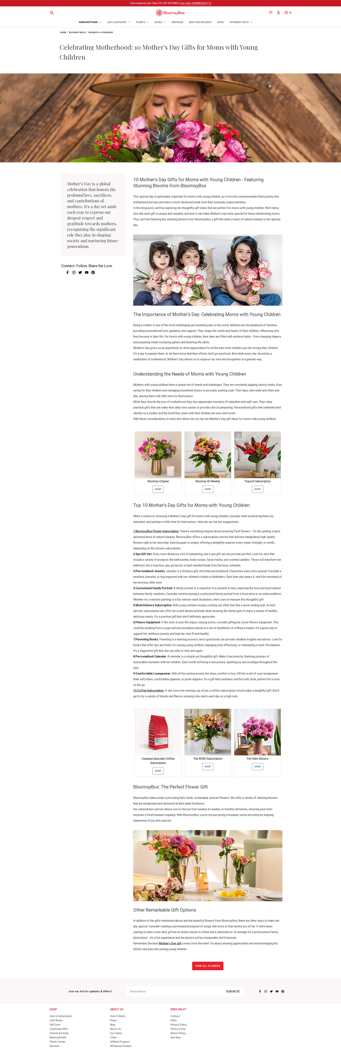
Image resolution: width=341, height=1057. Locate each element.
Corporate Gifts (58, 1028)
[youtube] (86, 272)
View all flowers (207, 966)
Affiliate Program (119, 1041)
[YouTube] (277, 991)
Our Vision (116, 1033)
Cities (113, 1037)
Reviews (54, 1045)
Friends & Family (59, 1033)
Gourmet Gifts (239, 22)
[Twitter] (271, 991)
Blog (112, 1024)
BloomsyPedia (58, 1037)
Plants (140, 22)
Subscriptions (88, 22)
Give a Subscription (61, 1016)
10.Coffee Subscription (148, 690)
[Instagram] (265, 991)
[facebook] (67, 272)
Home (63, 32)
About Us (117, 1009)
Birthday (177, 22)
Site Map (175, 1037)
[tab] (90, 22)
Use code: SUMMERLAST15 (195, 3)
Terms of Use (178, 1028)
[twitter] (80, 272)
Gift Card (55, 1024)
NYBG (220, 22)
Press (113, 1020)
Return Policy (178, 1033)
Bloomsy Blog (77, 32)
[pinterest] (93, 272)
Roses (158, 22)
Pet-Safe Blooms (257, 758)
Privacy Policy (178, 1024)
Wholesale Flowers (120, 1045)
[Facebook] (260, 991)
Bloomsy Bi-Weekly (208, 481)
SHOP (53, 1009)
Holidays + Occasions (100, 32)
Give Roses (56, 1020)
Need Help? (178, 1009)
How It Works (117, 1016)
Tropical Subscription (258, 481)
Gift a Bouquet (116, 22)
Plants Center (57, 1041)
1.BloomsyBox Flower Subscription (156, 531)
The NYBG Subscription (207, 758)
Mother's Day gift (170, 943)
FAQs (173, 1020)
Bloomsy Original (158, 481)
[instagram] (74, 272)
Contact (175, 1016)
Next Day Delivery (200, 22)
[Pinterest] (282, 991)
